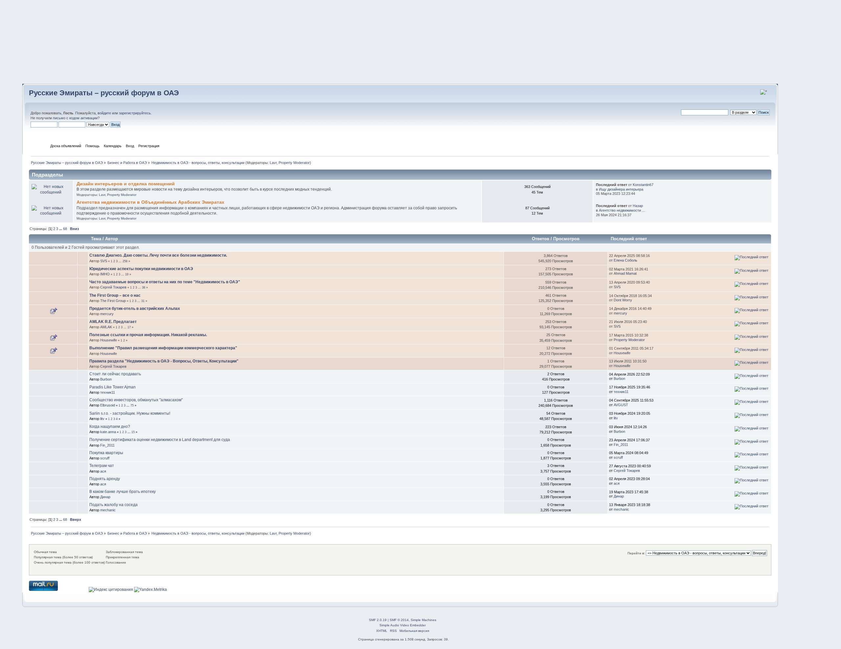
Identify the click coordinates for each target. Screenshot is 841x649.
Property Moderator (294, 163)
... (61, 229)
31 (143, 301)
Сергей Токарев (113, 287)
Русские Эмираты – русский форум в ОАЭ (104, 93)
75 (132, 405)
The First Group (113, 301)
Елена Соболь (625, 260)
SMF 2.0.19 (378, 620)
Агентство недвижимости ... (622, 210)
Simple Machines (423, 620)
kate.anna (108, 432)
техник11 (107, 392)
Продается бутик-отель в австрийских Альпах (134, 308)
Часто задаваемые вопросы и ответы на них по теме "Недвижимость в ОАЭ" (164, 282)
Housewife (108, 340)
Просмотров (566, 238)
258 (125, 261)
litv (102, 419)
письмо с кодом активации (75, 118)
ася (103, 471)
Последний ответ (629, 238)
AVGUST (621, 405)
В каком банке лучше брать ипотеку (122, 491)
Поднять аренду (104, 478)
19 (126, 274)
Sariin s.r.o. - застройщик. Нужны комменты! (129, 413)
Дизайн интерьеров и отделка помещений (126, 183)
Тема (96, 238)
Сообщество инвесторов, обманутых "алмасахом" (136, 400)
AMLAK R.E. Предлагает (113, 321)
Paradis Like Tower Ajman (112, 387)
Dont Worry (623, 300)
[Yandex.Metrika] (150, 589)
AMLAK (106, 327)
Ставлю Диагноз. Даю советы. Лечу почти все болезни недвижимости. (158, 255)
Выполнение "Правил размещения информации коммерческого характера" (163, 348)
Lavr (273, 163)
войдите (104, 113)
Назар (638, 206)
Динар (105, 497)
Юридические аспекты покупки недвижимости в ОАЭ (141, 269)
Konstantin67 (643, 185)
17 (129, 327)
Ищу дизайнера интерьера (621, 189)
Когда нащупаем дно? (109, 426)
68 (65, 229)
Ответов (540, 238)
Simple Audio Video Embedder (402, 625)
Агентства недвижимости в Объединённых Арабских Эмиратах (150, 202)
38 (143, 287)
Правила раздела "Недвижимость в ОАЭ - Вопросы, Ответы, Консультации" (164, 361)
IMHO (105, 274)
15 (133, 432)
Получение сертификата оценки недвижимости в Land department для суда (159, 439)
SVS (103, 261)
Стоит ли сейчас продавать (115, 374)
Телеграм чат (101, 465)
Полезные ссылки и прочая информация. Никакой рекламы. (148, 335)
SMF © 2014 (399, 620)
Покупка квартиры (106, 453)
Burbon (106, 379)
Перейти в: (636, 553)
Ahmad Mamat (625, 273)
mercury (107, 314)
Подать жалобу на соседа (113, 504)
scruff (104, 458)
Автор (111, 238)
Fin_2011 (107, 445)
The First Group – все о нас (115, 295)
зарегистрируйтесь (135, 113)
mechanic (108, 510)
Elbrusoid (107, 405)
